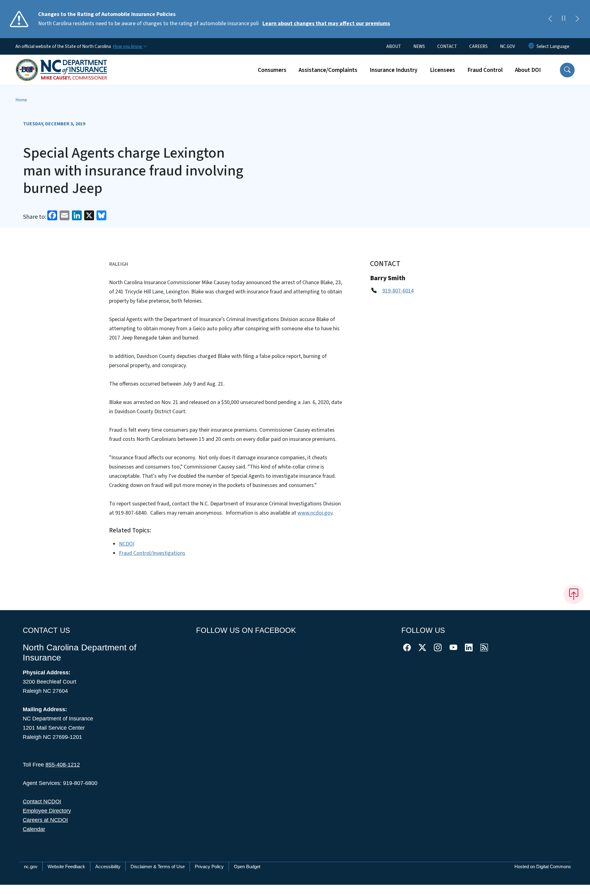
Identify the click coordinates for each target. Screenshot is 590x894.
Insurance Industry (394, 70)
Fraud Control (485, 70)
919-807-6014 (398, 291)
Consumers (272, 70)
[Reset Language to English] (531, 46)
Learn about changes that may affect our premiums (326, 23)
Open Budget (247, 866)
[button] (567, 70)
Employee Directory (47, 811)
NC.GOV (507, 46)
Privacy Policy (209, 866)
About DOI (528, 70)
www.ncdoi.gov (314, 513)
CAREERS (478, 46)
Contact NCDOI (42, 801)
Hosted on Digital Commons (542, 866)
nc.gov (30, 866)
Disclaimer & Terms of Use (158, 866)
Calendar (34, 829)
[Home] (61, 63)
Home (21, 99)
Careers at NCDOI (45, 820)
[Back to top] (574, 594)
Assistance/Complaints (328, 70)
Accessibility (107, 866)
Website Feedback (66, 866)
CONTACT (447, 46)
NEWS (419, 46)
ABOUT (393, 46)
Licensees (442, 70)
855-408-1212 (62, 765)
